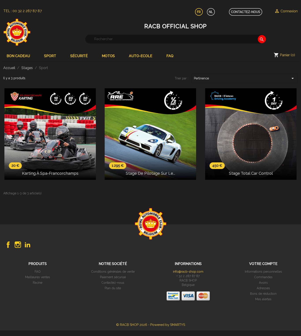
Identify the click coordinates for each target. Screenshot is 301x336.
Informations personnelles (263, 271)
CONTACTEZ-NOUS (245, 12)
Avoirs (263, 282)
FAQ (169, 56)
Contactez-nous (112, 282)
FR (199, 12)
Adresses (263, 288)
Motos (108, 56)
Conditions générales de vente (113, 271)
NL (211, 12)
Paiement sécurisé (113, 277)
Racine (37, 282)
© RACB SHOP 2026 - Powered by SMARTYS (150, 325)
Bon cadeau (18, 56)
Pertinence (244, 78)
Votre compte (263, 264)
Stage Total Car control (251, 173)
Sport (50, 56)
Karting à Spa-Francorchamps (50, 173)
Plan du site (113, 288)
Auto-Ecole (140, 56)
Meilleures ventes (37, 277)
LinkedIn (27, 244)
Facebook (8, 244)
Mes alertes (263, 299)
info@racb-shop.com (188, 271)
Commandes (263, 277)
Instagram (17, 244)
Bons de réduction (263, 293)
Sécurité (79, 56)
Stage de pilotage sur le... (150, 173)
